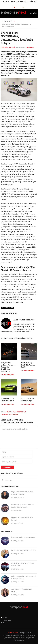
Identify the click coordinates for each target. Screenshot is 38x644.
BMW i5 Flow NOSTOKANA (16, 412)
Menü (32, 13)
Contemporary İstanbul (9, 414)
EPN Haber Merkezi (8, 47)
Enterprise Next (12, 633)
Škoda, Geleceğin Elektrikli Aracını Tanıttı (28, 365)
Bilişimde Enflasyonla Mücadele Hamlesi (22, 519)
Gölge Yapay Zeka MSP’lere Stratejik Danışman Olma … (23, 577)
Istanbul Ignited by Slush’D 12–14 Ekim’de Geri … (22, 564)
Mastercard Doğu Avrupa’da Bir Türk (23, 550)
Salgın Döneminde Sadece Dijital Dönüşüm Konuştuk (22, 493)
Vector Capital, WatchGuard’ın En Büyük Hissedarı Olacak (22, 506)
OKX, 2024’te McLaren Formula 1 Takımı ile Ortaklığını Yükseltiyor (8, 367)
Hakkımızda (7, 620)
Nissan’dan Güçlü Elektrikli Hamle (7, 400)
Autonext (30, 47)
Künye (5, 617)
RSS (4, 623)
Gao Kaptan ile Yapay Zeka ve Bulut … (21, 590)
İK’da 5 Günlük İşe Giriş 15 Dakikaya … (24, 537)
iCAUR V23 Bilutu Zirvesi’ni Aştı (28, 400)
